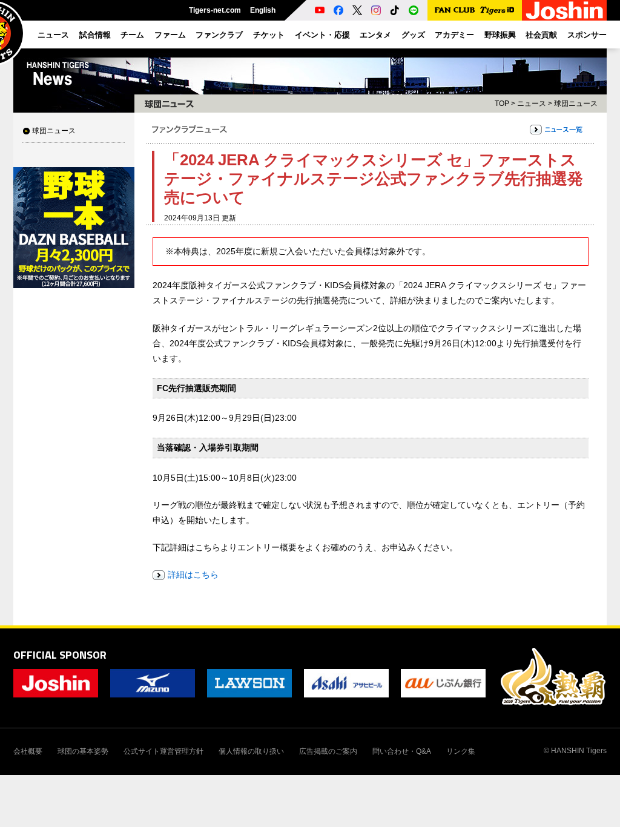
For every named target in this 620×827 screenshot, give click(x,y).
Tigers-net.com (215, 10)
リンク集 (460, 751)
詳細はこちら (193, 574)
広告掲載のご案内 (328, 751)
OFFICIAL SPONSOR (60, 655)
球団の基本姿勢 (83, 751)
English (262, 10)
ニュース (531, 103)
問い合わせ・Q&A (401, 751)
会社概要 (27, 751)
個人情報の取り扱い (251, 751)
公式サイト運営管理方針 (163, 751)
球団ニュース (54, 131)
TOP (502, 103)
